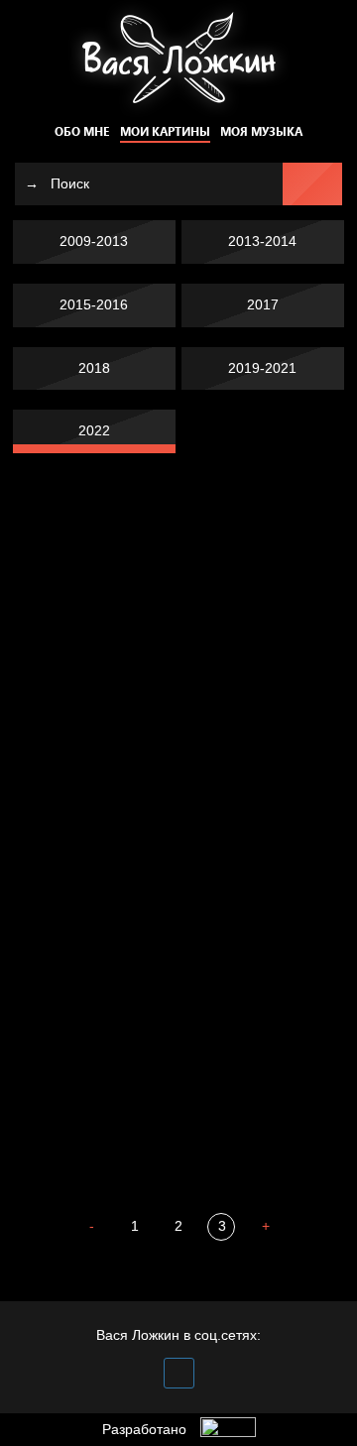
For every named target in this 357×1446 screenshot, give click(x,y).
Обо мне (82, 131)
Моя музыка (261, 131)
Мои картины (165, 131)
